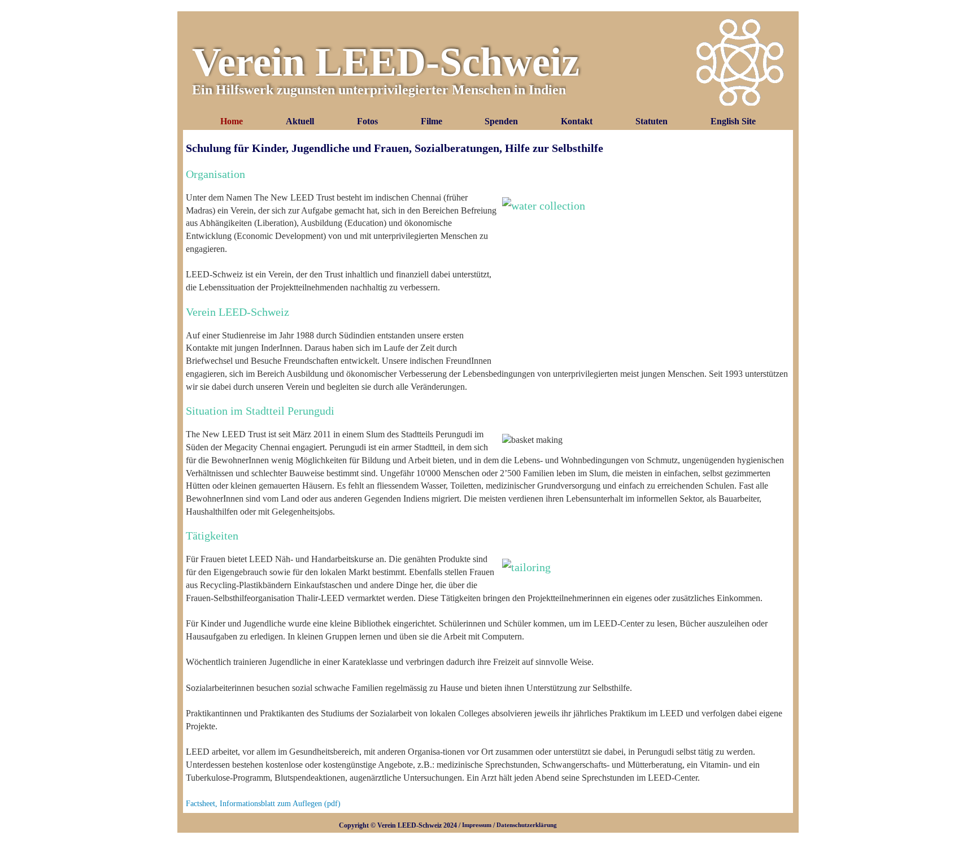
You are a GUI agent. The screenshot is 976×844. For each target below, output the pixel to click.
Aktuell (300, 121)
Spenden (501, 121)
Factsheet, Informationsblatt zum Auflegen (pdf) (263, 803)
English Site (733, 121)
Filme (431, 121)
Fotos (367, 121)
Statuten (651, 121)
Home (231, 121)
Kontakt (576, 121)
